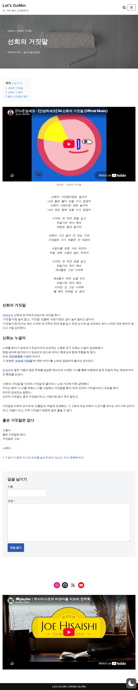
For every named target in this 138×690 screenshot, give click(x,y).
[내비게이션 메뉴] (131, 7)
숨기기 (17, 83)
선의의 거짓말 (23, 360)
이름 (10, 486)
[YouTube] (81, 585)
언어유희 (14, 356)
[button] (131, 683)
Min (83, 686)
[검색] (124, 7)
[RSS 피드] (73, 585)
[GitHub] (65, 585)
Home (11, 30)
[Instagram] (57, 585)
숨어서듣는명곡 (31, 52)
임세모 (7, 315)
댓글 (11, 500)
